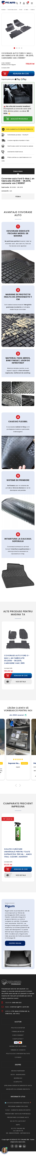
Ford (20, 9)
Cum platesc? (18, 1039)
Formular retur (18, 1031)
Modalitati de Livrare (18, 1046)
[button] (16, 785)
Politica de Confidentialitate (18, 1054)
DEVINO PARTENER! (18, 1071)
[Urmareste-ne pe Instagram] (16, 1146)
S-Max (26, 9)
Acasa (4, 9)
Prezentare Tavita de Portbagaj (18, 1114)
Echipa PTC (18, 1082)
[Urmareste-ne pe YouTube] (20, 1146)
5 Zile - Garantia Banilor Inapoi (18, 1110)
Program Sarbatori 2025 (18, 1106)
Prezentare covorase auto (18, 1117)
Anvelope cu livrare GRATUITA (18, 1089)
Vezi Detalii (21, 681)
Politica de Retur (18, 1028)
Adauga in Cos (21, 675)
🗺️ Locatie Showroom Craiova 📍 (18, 1103)
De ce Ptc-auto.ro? (18, 1121)
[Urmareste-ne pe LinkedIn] (24, 1146)
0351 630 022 (17, 1003)
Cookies (18, 1057)
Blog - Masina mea (18, 1074)
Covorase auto (12, 9)
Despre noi (18, 1078)
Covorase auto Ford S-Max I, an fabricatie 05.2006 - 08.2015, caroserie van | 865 (17, 659)
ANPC (18, 1125)
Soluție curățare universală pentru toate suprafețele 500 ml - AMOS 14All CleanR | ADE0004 (18, 853)
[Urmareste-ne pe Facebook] (12, 1146)
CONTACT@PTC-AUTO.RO (19, 1007)
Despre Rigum (15, 943)
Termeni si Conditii (18, 1050)
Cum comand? (18, 1035)
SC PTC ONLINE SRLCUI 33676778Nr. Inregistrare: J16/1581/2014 (18, 1130)
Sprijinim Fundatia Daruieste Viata (18, 1085)
